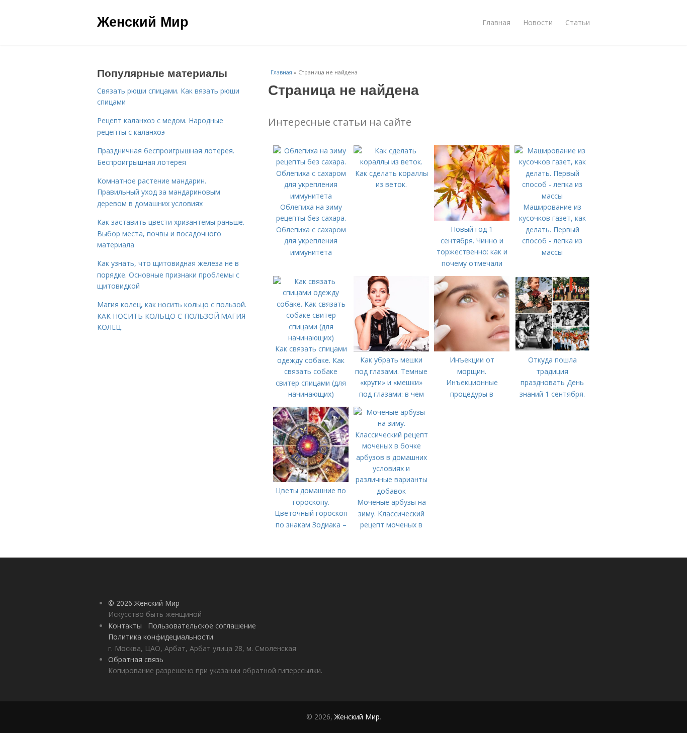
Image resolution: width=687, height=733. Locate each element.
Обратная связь (135, 659)
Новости (538, 22)
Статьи (577, 22)
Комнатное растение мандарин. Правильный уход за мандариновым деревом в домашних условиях (158, 192)
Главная (496, 22)
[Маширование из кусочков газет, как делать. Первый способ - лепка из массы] (552, 196)
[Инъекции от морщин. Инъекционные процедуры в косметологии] (471, 348)
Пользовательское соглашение (202, 625)
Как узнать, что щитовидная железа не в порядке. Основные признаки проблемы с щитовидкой (168, 274)
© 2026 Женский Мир (144, 603)
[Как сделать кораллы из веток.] (391, 161)
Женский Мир (143, 21)
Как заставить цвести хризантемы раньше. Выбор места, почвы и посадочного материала (170, 233)
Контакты (125, 625)
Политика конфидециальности (160, 637)
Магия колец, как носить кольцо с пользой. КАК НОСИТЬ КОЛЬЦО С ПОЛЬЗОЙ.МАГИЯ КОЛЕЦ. (171, 316)
